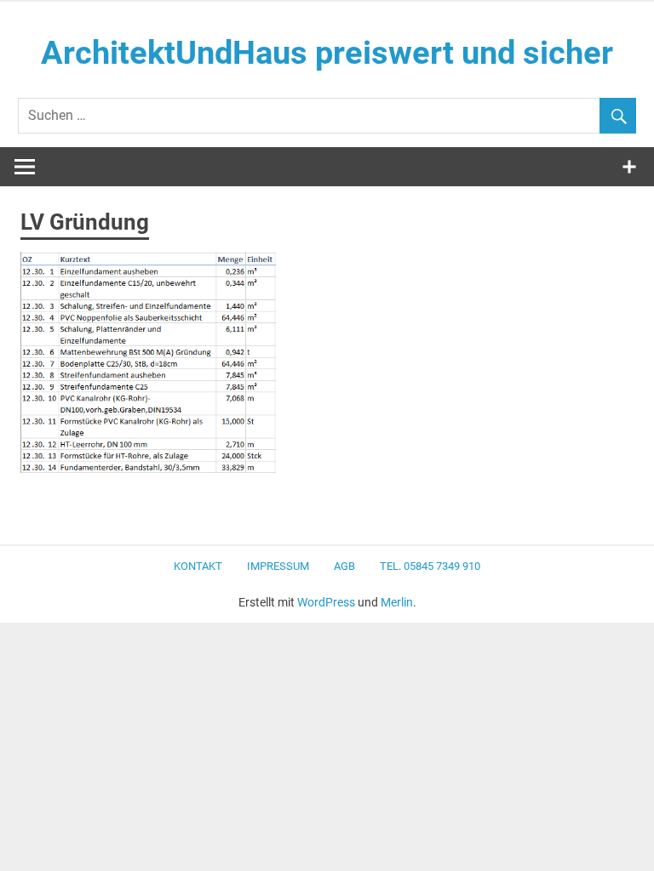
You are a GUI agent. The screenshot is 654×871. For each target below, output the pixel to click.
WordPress (326, 602)
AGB (344, 566)
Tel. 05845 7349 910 (430, 566)
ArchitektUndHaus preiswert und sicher (327, 52)
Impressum (278, 566)
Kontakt (198, 566)
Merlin (397, 602)
